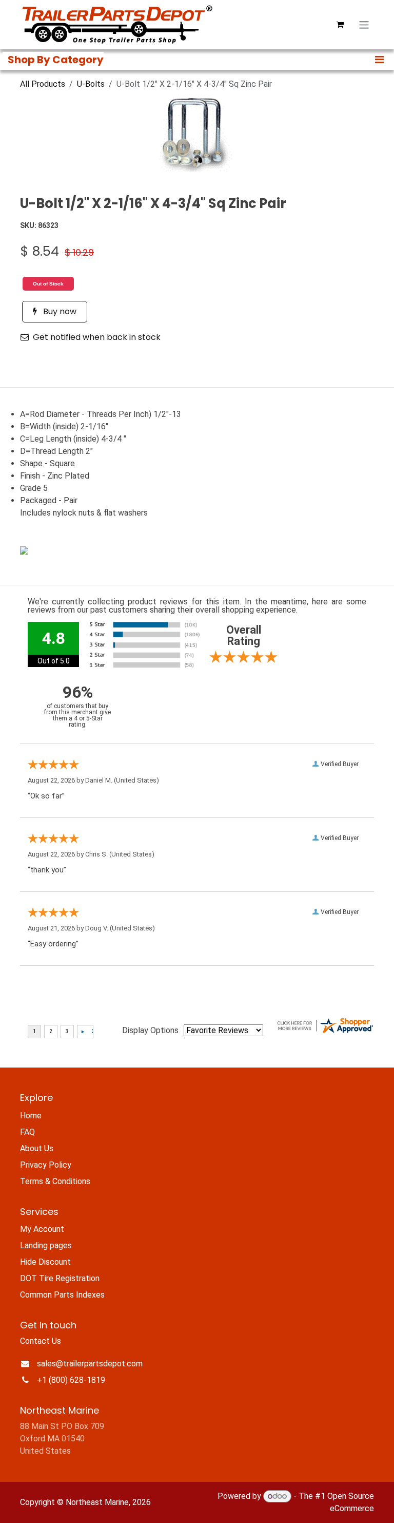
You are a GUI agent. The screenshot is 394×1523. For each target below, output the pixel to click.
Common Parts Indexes (62, 1295)
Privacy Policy (45, 1165)
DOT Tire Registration (60, 1278)
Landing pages (46, 1245)
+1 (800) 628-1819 (71, 1380)
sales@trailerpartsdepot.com (90, 1363)
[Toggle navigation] (364, 24)
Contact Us (40, 1341)
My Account (42, 1229)
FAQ (27, 1132)
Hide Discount (45, 1262)
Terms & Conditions (55, 1181)
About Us (36, 1148)
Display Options (150, 1030)
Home (31, 1115)
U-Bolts (91, 84)
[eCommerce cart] (340, 24)
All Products (42, 84)
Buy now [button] (58, 311)
